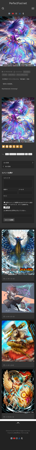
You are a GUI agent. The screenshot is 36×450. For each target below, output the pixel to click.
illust (7, 154)
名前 (5, 189)
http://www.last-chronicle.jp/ (10, 89)
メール (21, 189)
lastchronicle (20, 154)
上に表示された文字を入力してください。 (15, 210)
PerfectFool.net (18, 3)
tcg (26, 154)
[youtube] (13, 13)
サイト (5, 196)
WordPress (17, 433)
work (30, 154)
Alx (27, 433)
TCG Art (5, 75)
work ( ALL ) (12, 75)
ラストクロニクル (22, 75)
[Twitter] (9, 13)
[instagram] (16, 13)
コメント (6, 178)
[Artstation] (19, 13)
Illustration (27, 72)
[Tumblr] (23, 13)
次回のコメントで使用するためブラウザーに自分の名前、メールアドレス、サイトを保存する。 (17, 203)
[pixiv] (26, 13)
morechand (18, 72)
